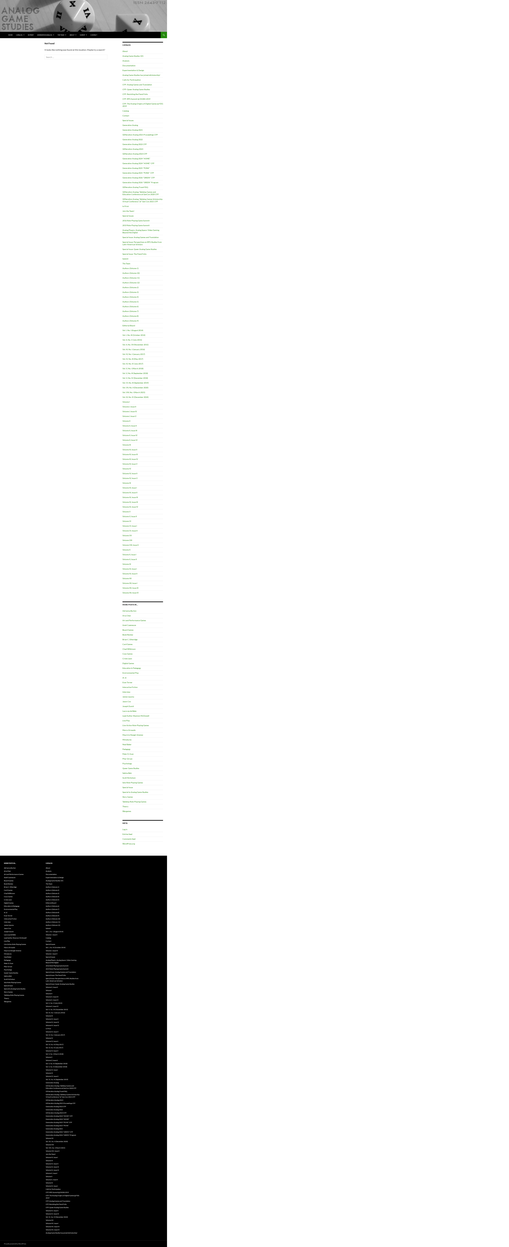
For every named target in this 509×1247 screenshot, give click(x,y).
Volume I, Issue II (129, 407)
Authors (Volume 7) (130, 311)
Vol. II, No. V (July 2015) (132, 340)
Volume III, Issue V (129, 464)
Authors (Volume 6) (130, 306)
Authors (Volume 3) (130, 292)
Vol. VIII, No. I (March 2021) (133, 392)
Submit (82, 35)
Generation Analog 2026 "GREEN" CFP (138, 178)
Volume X (126, 550)
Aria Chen (126, 615)
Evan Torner (127, 682)
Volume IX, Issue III (130, 497)
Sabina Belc (127, 773)
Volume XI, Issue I (129, 569)
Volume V (126, 511)
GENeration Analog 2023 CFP (134, 154)
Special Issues (128, 120)
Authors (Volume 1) (130, 268)
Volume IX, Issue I (129, 488)
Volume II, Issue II (129, 426)
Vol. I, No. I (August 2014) (132, 330)
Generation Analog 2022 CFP (134, 144)
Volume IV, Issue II (129, 473)
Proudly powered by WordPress (15, 1244)
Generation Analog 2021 (132, 130)
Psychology (127, 763)
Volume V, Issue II (129, 516)
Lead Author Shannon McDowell (135, 716)
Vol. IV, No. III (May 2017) (132, 359)
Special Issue (127, 787)
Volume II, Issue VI (129, 440)
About (72, 35)
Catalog (19, 35)
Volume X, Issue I (129, 554)
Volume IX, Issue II (129, 492)
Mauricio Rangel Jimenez (132, 735)
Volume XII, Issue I (129, 583)
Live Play (126, 720)
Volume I (126, 402)
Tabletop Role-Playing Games (134, 802)
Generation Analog (44, 35)
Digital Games (128, 663)
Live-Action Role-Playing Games (135, 725)
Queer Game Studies (130, 768)
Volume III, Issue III (130, 454)
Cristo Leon (127, 658)
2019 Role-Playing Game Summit (136, 225)
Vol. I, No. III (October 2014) (133, 335)
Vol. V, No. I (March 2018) (132, 368)
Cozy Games (127, 654)
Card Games (127, 644)
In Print (31, 35)
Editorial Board (128, 325)
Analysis (125, 61)
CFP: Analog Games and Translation (137, 84)
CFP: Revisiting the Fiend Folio (135, 94)
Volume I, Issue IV (129, 411)
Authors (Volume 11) (131, 278)
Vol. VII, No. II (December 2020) (135, 387)
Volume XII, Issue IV (130, 593)
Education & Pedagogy (131, 668)
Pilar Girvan (127, 759)
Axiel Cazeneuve (129, 625)
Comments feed (128, 839)
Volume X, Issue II (129, 559)
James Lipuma (128, 697)
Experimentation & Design (133, 70)
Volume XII (126, 578)
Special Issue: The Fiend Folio (134, 254)
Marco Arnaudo (129, 730)
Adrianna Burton (129, 611)
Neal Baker (126, 744)
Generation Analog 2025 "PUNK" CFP (138, 173)
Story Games (127, 797)
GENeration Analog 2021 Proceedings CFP (140, 135)
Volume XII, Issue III (130, 588)
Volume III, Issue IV (130, 459)
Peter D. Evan (128, 754)
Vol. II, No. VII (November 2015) (135, 344)
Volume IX (126, 483)
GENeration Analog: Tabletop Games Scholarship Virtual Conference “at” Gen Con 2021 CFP (142, 200)
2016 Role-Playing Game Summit (136, 220)
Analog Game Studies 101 (132, 56)
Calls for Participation (131, 80)
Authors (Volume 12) (131, 282)
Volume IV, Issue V (130, 478)
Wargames (126, 811)
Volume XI (126, 564)
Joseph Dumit (128, 706)
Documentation (128, 65)
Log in (124, 829)
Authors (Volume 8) (130, 316)
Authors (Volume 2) (130, 287)
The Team (61, 35)
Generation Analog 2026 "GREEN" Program (140, 182)
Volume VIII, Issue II (130, 545)
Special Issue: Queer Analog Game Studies (139, 249)
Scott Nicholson (129, 778)
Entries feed (127, 834)
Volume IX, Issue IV (130, 507)
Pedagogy (126, 749)
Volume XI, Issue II (129, 573)
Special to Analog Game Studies (135, 792)
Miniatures (126, 740)
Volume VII (127, 535)
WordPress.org (128, 844)
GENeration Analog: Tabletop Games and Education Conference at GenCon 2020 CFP (140, 193)
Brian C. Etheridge (129, 639)
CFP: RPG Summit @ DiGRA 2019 (136, 99)
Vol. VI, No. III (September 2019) (135, 383)
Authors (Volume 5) (130, 302)
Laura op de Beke (129, 711)
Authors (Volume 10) (131, 273)
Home (10, 35)
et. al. (124, 678)
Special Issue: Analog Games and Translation (140, 237)
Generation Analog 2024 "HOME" (136, 158)
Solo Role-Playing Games (132, 782)
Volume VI (126, 521)
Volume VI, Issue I (129, 526)
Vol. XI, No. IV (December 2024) (135, 397)
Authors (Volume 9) (130, 321)
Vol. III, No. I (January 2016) (133, 349)
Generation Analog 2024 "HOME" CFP (138, 163)
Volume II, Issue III (129, 430)
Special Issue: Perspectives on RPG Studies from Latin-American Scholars (142, 243)
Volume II (126, 421)
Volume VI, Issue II (129, 531)
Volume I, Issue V (129, 416)
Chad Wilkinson (129, 649)
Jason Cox (126, 701)
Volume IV (126, 469)
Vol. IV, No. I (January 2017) (133, 354)
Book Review (127, 635)
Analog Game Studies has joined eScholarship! (141, 75)
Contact (93, 35)
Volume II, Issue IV (129, 435)
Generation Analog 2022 (132, 139)
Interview (126, 692)
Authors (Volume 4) (130, 297)
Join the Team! (128, 211)
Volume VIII (127, 540)
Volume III (126, 445)
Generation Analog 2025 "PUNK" (136, 168)
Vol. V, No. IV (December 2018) (135, 378)
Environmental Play (130, 673)
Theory (125, 806)
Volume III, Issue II (129, 449)
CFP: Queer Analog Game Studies (136, 89)
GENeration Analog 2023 (132, 149)
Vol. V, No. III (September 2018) (135, 373)
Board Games (127, 630)
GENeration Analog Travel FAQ (135, 187)
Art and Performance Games (134, 620)
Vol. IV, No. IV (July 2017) (132, 364)
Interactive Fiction (130, 687)
